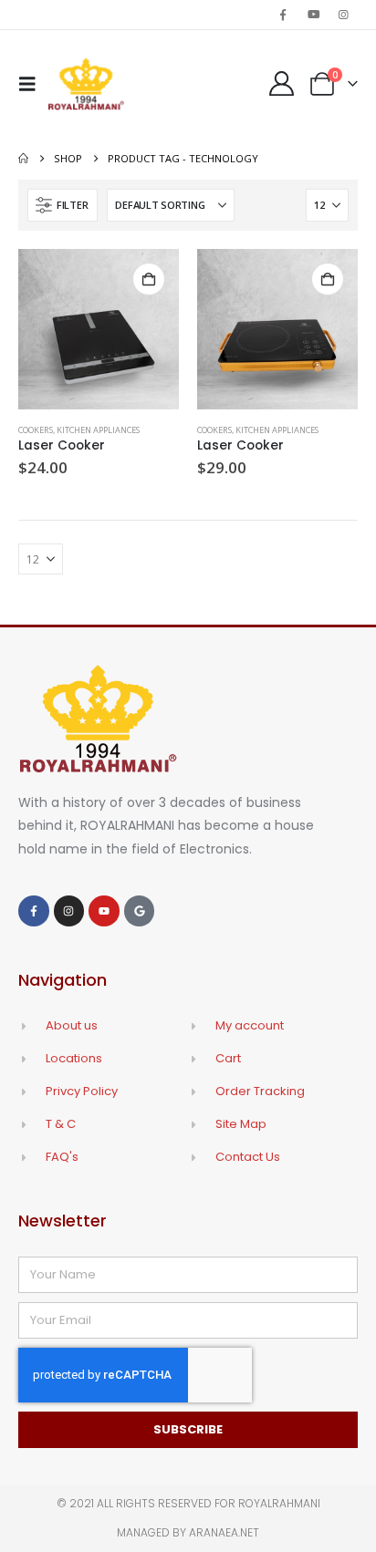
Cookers (35, 430)
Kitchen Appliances (98, 430)
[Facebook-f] (33, 910)
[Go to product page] (98, 329)
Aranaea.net (224, 1532)
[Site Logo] (86, 83)
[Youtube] (314, 14)
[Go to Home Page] (23, 159)
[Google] (139, 910)
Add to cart (148, 279)
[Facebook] (283, 14)
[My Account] (281, 83)
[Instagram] (344, 14)
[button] (32, 83)
